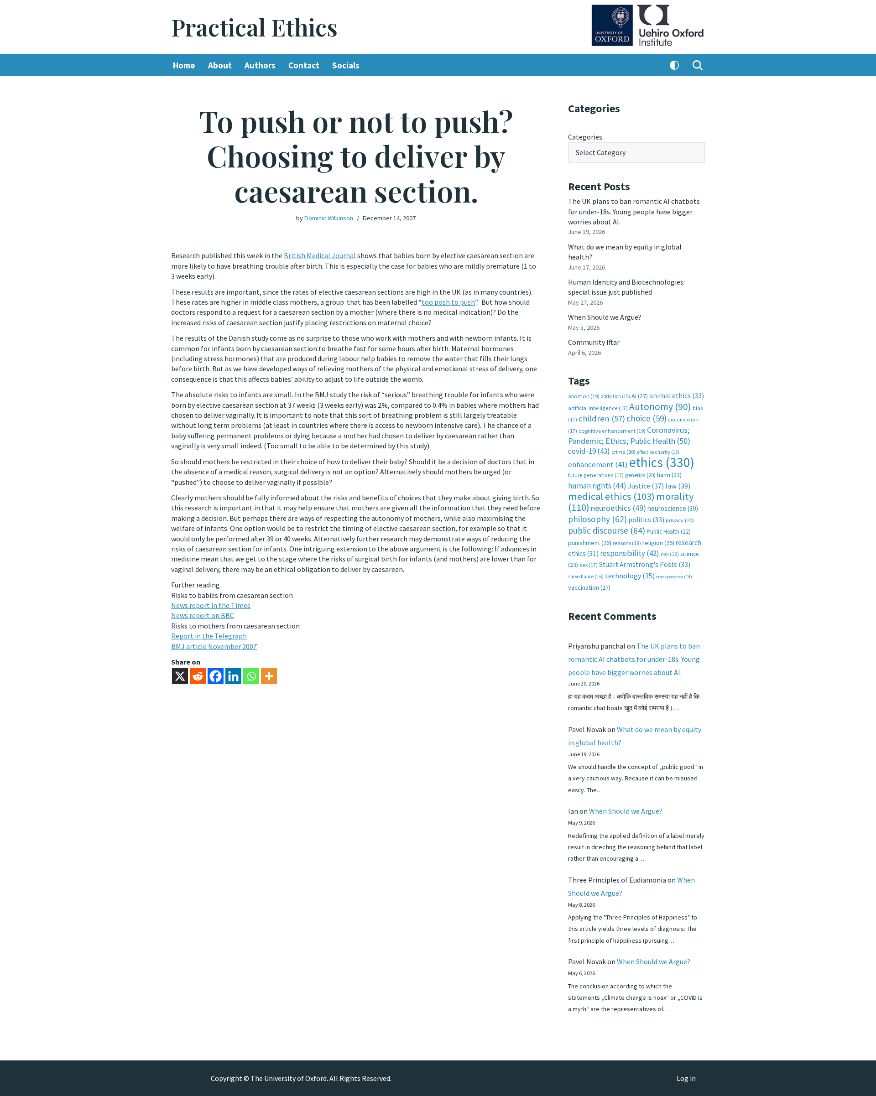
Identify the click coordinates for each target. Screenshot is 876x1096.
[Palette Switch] (674, 65)
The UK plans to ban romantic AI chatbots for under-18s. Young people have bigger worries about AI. (634, 211)
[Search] (698, 65)
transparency (674, 577)
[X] (180, 676)
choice (646, 418)
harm (669, 475)
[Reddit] (198, 676)
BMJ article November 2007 (214, 646)
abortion (584, 396)
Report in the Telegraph (209, 635)
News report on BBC (202, 615)
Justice (646, 485)
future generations (596, 475)
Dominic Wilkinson (328, 218)
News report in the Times (210, 605)
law (677, 486)
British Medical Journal (320, 255)
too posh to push (448, 301)
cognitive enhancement (612, 430)
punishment (589, 543)
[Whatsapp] (251, 676)
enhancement (598, 464)
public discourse (606, 530)
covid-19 (589, 451)
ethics (661, 462)
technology (630, 575)
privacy (680, 520)
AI (639, 396)
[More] (269, 676)
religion (658, 543)
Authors (260, 65)
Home (184, 65)
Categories (585, 136)
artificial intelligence (598, 408)
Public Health (669, 531)
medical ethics (611, 496)
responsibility (629, 553)
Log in (686, 1078)
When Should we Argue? (604, 317)
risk (670, 554)
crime (623, 451)
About (220, 65)
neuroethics (618, 508)
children (602, 418)
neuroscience (672, 508)
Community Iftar (594, 342)
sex (588, 564)
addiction (615, 396)
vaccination (589, 587)
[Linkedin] (233, 676)
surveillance (586, 576)
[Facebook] (216, 676)
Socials (346, 65)
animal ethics (676, 395)
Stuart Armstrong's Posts (644, 564)
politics (646, 519)
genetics (640, 475)
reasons (627, 543)
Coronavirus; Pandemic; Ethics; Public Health (629, 435)
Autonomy (660, 406)
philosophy (597, 519)
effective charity (658, 452)
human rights (597, 486)
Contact (303, 65)
